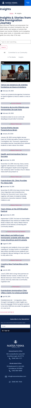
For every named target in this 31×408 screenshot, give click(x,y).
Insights (21, 57)
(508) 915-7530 (17, 382)
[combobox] (15, 42)
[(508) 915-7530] (10, 382)
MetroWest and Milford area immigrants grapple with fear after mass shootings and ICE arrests (15, 237)
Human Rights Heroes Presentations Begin (10, 129)
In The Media (12, 57)
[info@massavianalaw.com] (6, 377)
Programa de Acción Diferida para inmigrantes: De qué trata (15, 108)
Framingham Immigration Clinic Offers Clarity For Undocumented (14, 291)
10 (11, 312)
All (4, 52)
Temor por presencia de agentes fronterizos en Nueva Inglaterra (14, 86)
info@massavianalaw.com (17, 376)
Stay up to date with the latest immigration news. (13, 322)
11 (13, 312)
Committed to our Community (17, 52)
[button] (27, 3)
